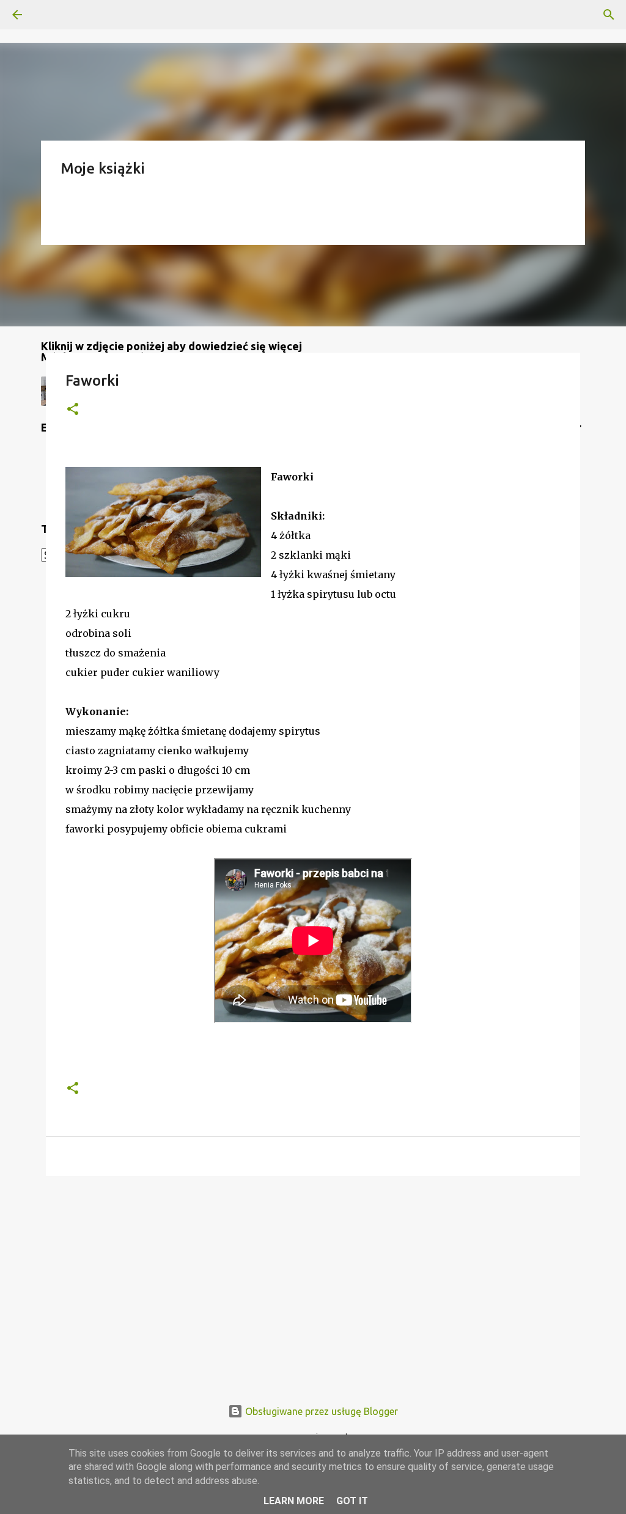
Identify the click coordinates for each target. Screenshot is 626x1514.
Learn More (293, 1501)
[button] (72, 410)
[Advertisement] (313, 1279)
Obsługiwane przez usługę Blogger (320, 1411)
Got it (352, 1501)
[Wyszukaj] (51, 14)
